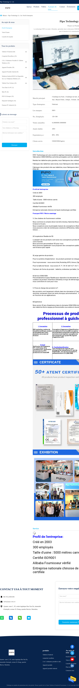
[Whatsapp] (4, 619)
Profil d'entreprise (7, 28)
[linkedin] (72, 665)
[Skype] (13, 619)
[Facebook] (72, 647)
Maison (5, 15)
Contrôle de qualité (7, 37)
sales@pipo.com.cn (9, 601)
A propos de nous (52, 8)
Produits (36, 7)
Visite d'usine (5, 32)
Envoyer (14, 145)
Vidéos (43, 7)
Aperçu (29, 7)
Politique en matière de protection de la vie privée (20, 685)
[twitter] (72, 653)
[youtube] (72, 659)
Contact (62, 7)
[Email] (31, 619)
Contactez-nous (70, 670)
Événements (71, 7)
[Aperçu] (7, 8)
